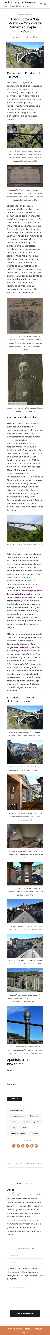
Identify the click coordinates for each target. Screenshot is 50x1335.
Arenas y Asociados (17, 1116)
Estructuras (34, 1116)
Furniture (13, 1122)
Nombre (11, 1084)
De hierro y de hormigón (20, 2)
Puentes (35, 1134)
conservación (26, 15)
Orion (24, 1128)
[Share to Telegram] (27, 1146)
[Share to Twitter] (18, 1146)
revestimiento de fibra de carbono (23, 1220)
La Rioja (13, 1128)
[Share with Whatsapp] (22, 1146)
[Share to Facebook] (14, 1146)
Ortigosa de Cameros (17, 1134)
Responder (36, 1194)
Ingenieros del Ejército (31, 1122)
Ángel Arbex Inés (16, 1110)
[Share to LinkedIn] (31, 1146)
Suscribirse (15, 1099)
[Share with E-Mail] (36, 1146)
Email (9, 1070)
